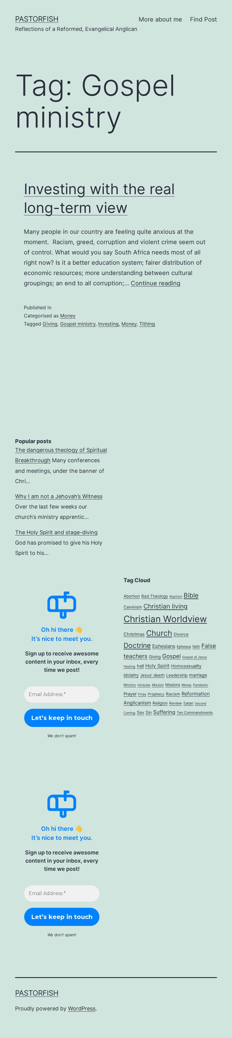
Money (68, 316)
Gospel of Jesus (194, 657)
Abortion (132, 596)
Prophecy (156, 694)
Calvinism (133, 607)
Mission (158, 685)
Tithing (147, 324)
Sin (149, 712)
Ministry (130, 685)
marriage (198, 675)
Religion (160, 703)
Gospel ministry (77, 324)
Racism (173, 693)
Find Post (203, 19)
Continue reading (155, 283)
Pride (142, 694)
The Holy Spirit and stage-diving (56, 532)
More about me (160, 19)
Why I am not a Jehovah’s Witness (58, 496)
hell (140, 666)
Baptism (175, 597)
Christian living (165, 606)
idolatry (131, 675)
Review (175, 703)
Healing (129, 666)
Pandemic (200, 685)
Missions (172, 684)
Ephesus (184, 646)
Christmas (134, 634)
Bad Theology (154, 596)
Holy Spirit (157, 666)
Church (159, 633)
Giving (50, 324)
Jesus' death (152, 675)
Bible (191, 595)
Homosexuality (186, 666)
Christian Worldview (165, 619)
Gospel (171, 656)
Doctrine (137, 645)
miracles (143, 685)
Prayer (130, 694)
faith (196, 646)
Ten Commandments (195, 712)
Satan (188, 703)
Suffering (164, 712)
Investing (108, 324)
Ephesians (163, 646)
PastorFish (37, 19)
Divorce (181, 634)
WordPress (81, 1008)
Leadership (177, 675)
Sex (140, 712)
